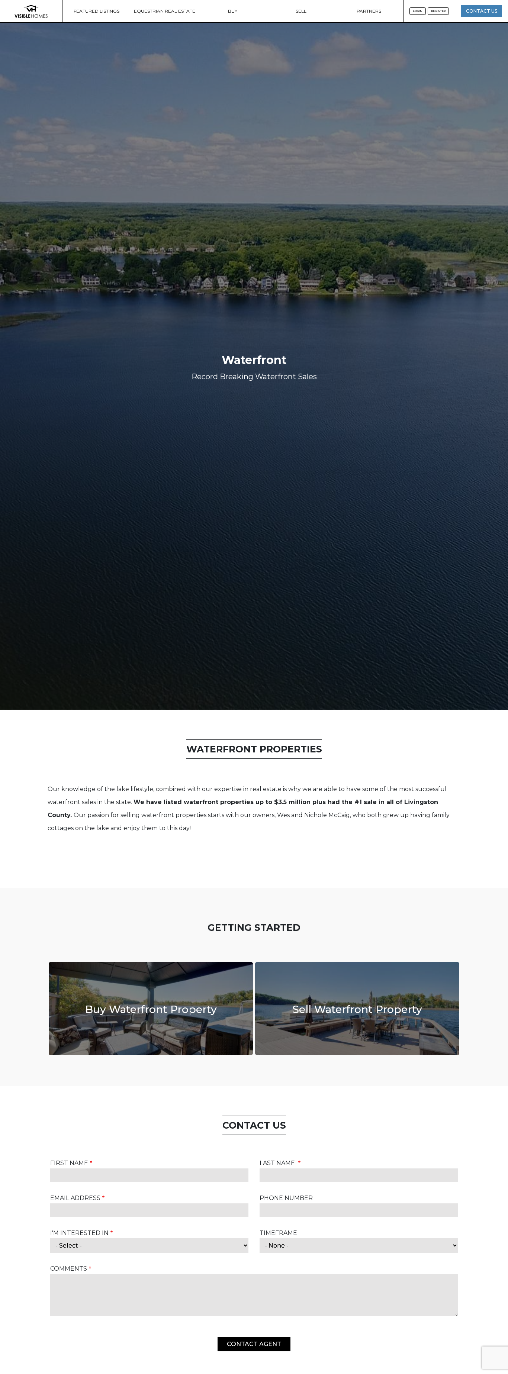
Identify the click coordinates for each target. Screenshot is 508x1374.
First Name (69, 1163)
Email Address (75, 1198)
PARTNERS (369, 11)
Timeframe (278, 1232)
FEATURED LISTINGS (96, 11)
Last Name (278, 1163)
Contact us (481, 11)
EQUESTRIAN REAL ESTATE (164, 11)
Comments (68, 1268)
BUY (232, 11)
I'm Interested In (79, 1232)
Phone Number (286, 1198)
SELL (301, 11)
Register (438, 11)
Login (417, 11)
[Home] (31, 11)
